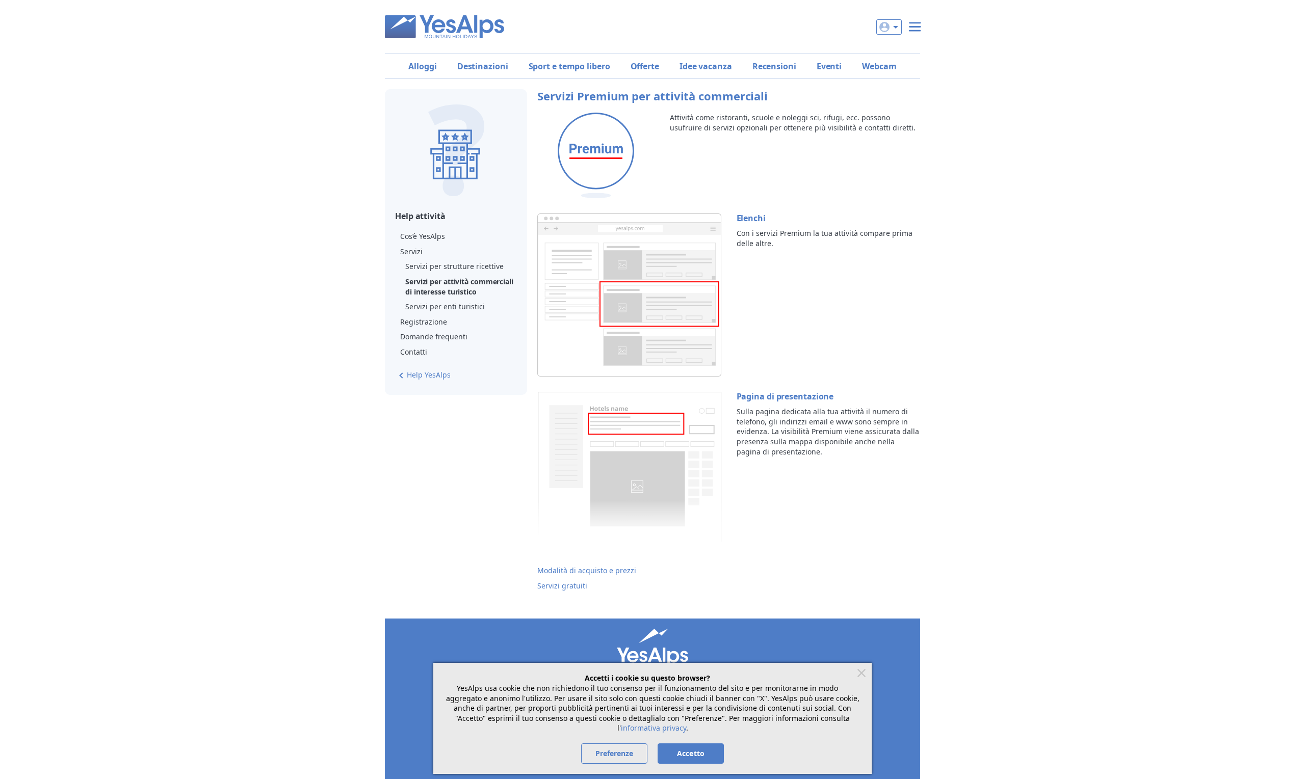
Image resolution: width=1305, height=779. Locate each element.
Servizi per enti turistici (445, 306)
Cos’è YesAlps (422, 236)
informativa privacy (653, 728)
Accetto (690, 753)
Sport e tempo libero (569, 66)
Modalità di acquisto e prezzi (586, 570)
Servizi (411, 251)
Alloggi (422, 66)
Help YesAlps (429, 375)
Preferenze (614, 753)
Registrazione (423, 322)
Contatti (413, 352)
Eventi (829, 66)
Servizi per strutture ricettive (454, 266)
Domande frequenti (433, 336)
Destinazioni (482, 66)
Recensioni (774, 66)
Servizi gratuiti (562, 585)
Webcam (879, 66)
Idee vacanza (706, 66)
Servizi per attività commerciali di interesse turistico (459, 287)
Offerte (645, 66)
